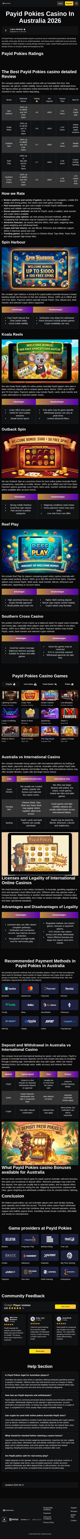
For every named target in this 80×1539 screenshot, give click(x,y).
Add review (65, 1307)
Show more (40, 1351)
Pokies (67, 684)
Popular (9, 684)
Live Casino (28, 684)
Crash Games (48, 684)
